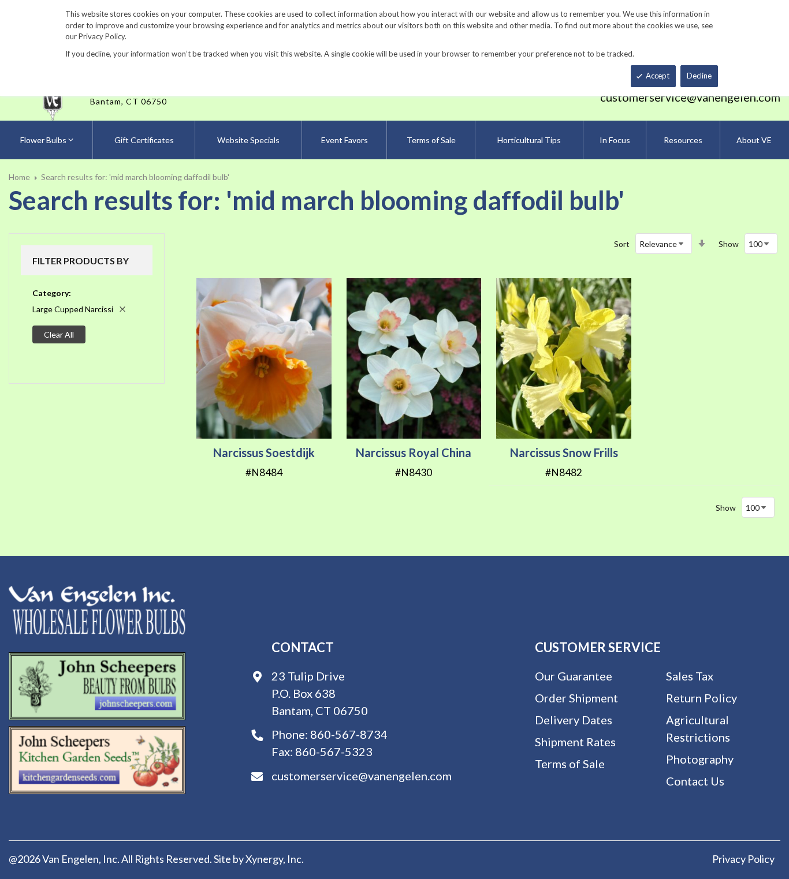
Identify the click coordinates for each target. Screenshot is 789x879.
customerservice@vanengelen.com (690, 97)
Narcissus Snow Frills (564, 452)
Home (19, 177)
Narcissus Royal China (413, 452)
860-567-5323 (334, 751)
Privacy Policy (743, 858)
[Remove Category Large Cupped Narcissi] (122, 309)
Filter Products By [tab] (80, 260)
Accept (657, 75)
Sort (622, 244)
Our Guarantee (573, 676)
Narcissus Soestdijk (264, 452)
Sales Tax (689, 676)
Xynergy (264, 858)
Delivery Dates (573, 720)
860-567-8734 (349, 734)
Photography (700, 759)
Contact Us (695, 781)
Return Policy (701, 698)
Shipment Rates (575, 742)
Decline (699, 75)
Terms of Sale (570, 763)
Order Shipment (576, 698)
